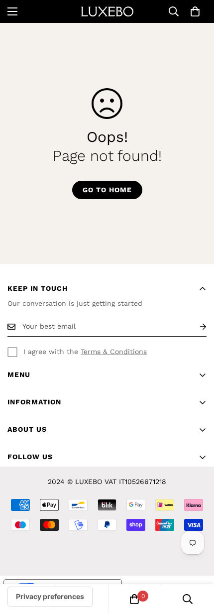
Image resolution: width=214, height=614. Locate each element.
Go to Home (107, 190)
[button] (195, 11)
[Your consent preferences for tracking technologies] (50, 596)
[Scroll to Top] (196, 561)
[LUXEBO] (107, 11)
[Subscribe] (195, 326)
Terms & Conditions (114, 352)
